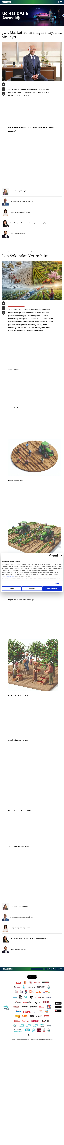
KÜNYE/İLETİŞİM (38, 1076)
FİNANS (9, 1080)
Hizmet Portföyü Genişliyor (19, 203)
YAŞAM (40, 1080)
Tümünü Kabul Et (52, 588)
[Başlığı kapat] (61, 555)
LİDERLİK (13, 1080)
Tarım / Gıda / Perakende (22, 28)
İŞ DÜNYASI (4, 1080)
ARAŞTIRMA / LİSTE (20, 1080)
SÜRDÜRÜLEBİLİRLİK (30, 1080)
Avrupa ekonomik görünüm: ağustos (21, 213)
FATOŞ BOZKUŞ (15, 200)
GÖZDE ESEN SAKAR (17, 232)
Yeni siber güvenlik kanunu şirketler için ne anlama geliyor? (29, 235)
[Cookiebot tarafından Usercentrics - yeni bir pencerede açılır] (50, 555)
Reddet (12, 588)
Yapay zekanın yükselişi (18, 245)
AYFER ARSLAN (15, 221)
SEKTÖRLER (11, 28)
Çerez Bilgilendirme (8, 576)
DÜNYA (37, 1080)
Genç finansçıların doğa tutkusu (20, 224)
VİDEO (49, 1080)
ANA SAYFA (4, 28)
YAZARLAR (45, 1080)
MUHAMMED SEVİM (16, 243)
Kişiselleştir (31, 588)
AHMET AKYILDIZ (16, 211)
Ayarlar (57, 583)
